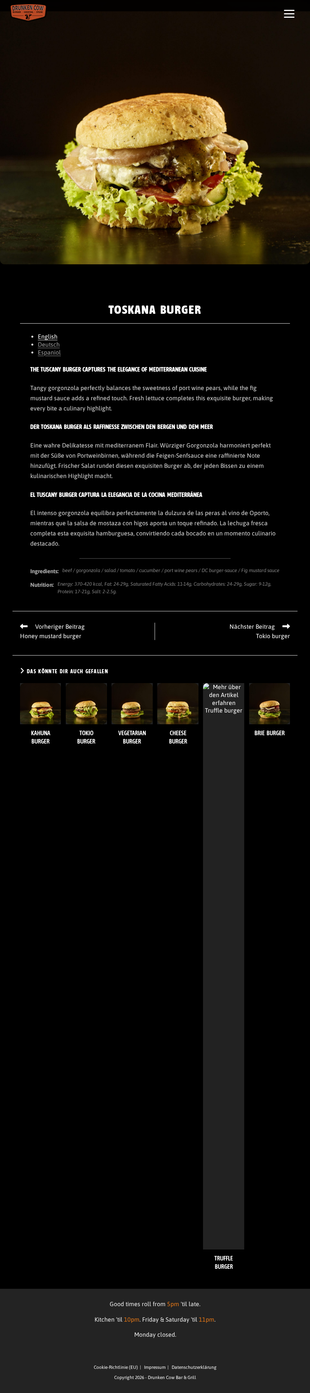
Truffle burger (223, 1262)
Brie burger (269, 733)
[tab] (155, 337)
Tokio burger (86, 737)
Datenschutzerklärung (194, 1367)
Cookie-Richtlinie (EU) (116, 1367)
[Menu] (289, 14)
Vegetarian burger (132, 737)
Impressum (155, 1367)
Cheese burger (178, 737)
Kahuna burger (40, 737)
